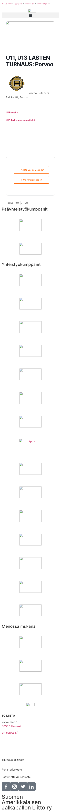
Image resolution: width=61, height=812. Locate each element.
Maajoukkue (7, 4)
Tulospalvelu (29, 4)
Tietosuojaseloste (13, 759)
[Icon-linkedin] (31, 786)
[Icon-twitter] (23, 786)
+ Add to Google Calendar (31, 170)
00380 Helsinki (11, 726)
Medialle (7, 752)
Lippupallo (18, 4)
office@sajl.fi (10, 732)
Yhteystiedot (10, 742)
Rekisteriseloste (12, 769)
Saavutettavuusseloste (16, 777)
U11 (17, 203)
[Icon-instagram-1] (14, 786)
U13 (27, 203)
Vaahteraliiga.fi (43, 4)
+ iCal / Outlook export (31, 180)
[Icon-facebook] (6, 786)
